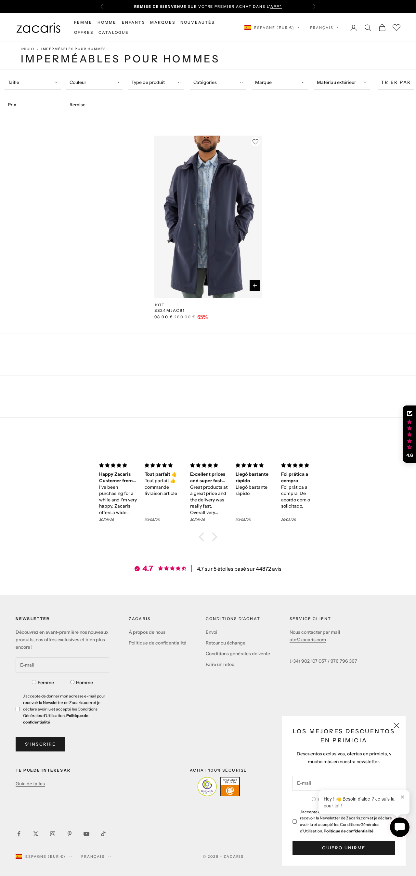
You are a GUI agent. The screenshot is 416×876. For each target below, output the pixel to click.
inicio (27, 49)
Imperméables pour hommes (73, 49)
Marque (263, 82)
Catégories (205, 82)
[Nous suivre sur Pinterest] (69, 833)
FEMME (83, 22)
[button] (203, 536)
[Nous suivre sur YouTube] (86, 833)
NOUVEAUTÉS (197, 22)
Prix (12, 105)
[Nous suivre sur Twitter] (35, 833)
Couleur (78, 82)
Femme (46, 682)
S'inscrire (40, 744)
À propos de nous (147, 632)
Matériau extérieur (336, 82)
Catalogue (113, 32)
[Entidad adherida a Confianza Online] (218, 786)
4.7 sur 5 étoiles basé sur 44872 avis (239, 568)
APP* (276, 6)
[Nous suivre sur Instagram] (52, 833)
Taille (13, 82)
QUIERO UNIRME (343, 847)
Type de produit (148, 82)
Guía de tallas (30, 784)
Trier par (396, 82)
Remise (77, 105)
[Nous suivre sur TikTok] (103, 833)
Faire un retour (221, 664)
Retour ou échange (225, 643)
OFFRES (83, 32)
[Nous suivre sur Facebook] (19, 833)
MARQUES (162, 22)
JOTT (159, 305)
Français (321, 27)
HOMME (107, 22)
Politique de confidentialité (348, 831)
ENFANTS (133, 22)
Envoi (211, 632)
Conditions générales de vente (238, 654)
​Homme (84, 682)
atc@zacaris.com (308, 640)
